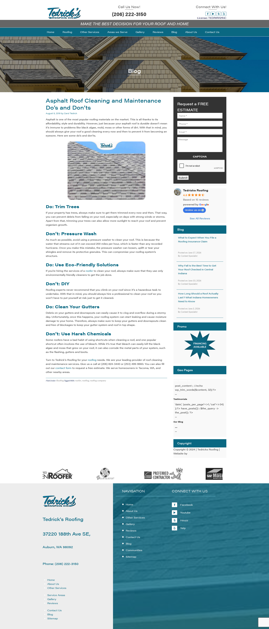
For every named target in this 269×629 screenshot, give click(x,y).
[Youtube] (213, 14)
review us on (193, 210)
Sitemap (52, 618)
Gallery (51, 599)
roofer (89, 271)
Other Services (56, 588)
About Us (53, 584)
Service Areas (56, 595)
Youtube (185, 512)
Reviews (52, 603)
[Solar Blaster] (93, 479)
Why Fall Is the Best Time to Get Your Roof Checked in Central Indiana (197, 269)
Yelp (183, 528)
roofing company (98, 380)
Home (51, 580)
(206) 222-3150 (129, 14)
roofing (92, 360)
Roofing (60, 380)
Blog (50, 614)
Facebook (186, 504)
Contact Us (54, 610)
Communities (134, 550)
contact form (63, 368)
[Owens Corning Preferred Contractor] (152, 479)
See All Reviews (200, 218)
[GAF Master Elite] (210, 479)
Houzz (184, 520)
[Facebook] (207, 14)
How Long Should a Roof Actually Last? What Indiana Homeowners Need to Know (198, 297)
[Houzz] (218, 14)
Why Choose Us (182, 380)
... (176, 427)
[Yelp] (224, 14)
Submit (183, 177)
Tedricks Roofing (195, 190)
